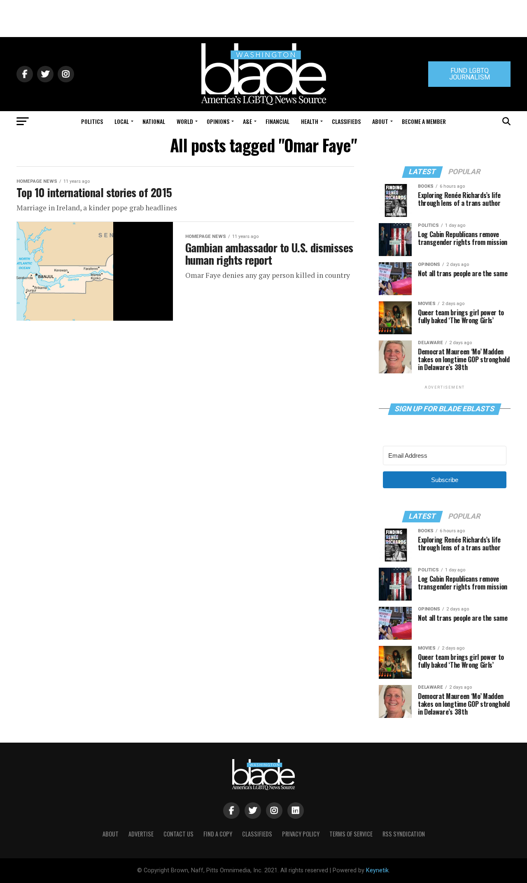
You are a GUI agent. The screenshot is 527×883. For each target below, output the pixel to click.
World (185, 121)
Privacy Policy (300, 833)
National (153, 121)
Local (121, 121)
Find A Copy (217, 833)
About (380, 121)
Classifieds (346, 121)
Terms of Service (351, 833)
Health (309, 121)
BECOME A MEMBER (424, 121)
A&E (247, 121)
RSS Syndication (403, 833)
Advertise (141, 833)
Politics (92, 121)
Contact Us (178, 833)
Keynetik (377, 870)
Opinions (218, 121)
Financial (277, 121)
